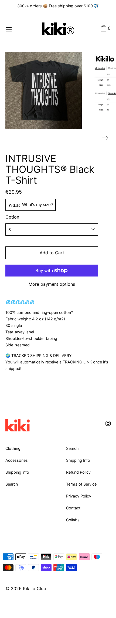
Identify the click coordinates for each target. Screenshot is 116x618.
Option (12, 217)
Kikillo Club (34, 588)
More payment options (52, 284)
